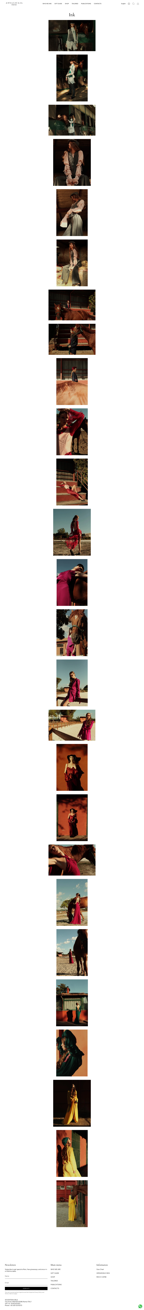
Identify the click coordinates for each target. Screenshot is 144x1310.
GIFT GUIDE (55, 1273)
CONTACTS (55, 1288)
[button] (58, 3)
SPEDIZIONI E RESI (103, 1273)
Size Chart (100, 1269)
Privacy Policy (38, 1292)
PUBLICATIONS (56, 1285)
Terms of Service (9, 1293)
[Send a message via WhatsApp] (140, 1306)
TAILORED (54, 1281)
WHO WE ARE (56, 1269)
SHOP (53, 1277)
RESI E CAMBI (101, 1277)
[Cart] (138, 3)
